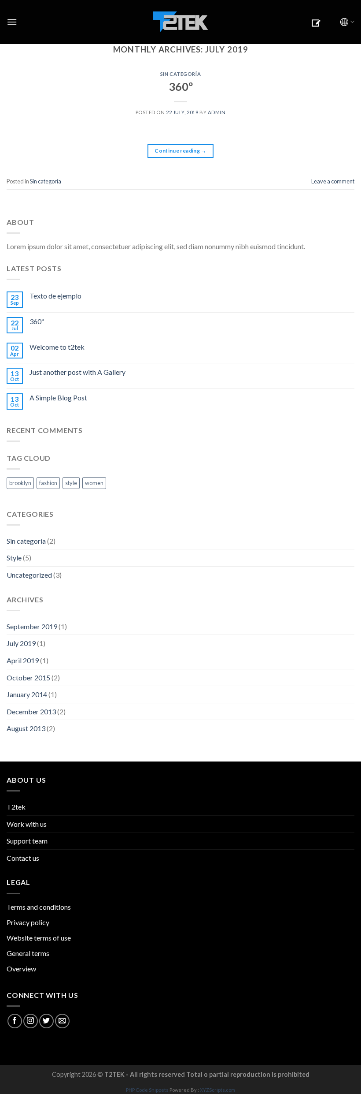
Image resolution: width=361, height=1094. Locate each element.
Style (14, 557)
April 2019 (23, 660)
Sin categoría (180, 74)
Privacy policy (28, 922)
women (94, 482)
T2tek (16, 807)
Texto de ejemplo (55, 295)
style (71, 482)
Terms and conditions (39, 907)
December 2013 (31, 711)
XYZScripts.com (217, 1090)
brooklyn (20, 482)
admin (217, 112)
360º (181, 86)
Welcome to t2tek (57, 347)
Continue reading (180, 150)
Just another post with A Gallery (77, 372)
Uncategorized (29, 575)
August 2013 (26, 728)
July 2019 (21, 643)
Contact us (23, 858)
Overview (21, 968)
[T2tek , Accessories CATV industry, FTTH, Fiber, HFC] (180, 22)
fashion (48, 482)
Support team (27, 840)
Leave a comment (332, 181)
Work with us (27, 824)
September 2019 (32, 626)
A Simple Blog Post (58, 397)
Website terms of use (39, 937)
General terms (28, 953)
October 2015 (28, 677)
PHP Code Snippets (147, 1090)
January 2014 (27, 694)
